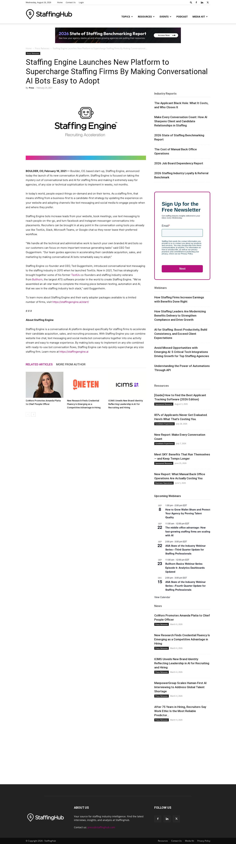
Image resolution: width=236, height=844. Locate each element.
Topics (125, 16)
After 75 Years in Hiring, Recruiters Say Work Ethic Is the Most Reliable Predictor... (180, 711)
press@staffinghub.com (101, 827)
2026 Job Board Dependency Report (178, 163)
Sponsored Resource (163, 404)
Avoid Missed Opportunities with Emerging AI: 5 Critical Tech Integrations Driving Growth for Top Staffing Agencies (181, 352)
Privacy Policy (203, 840)
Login (81, 2)
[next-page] (33, 414)
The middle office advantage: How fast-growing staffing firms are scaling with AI (187, 531)
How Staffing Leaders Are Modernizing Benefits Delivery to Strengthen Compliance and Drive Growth (180, 315)
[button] (191, 2)
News (158, 606)
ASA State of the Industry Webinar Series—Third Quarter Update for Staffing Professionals (185, 549)
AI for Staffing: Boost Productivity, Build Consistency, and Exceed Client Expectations (180, 334)
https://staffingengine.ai (73, 351)
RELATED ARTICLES (39, 364)
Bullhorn (37, 279)
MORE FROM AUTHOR (71, 364)
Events (164, 16)
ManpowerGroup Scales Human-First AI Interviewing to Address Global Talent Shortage (180, 687)
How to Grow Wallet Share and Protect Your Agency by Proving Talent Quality (187, 513)
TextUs (75, 275)
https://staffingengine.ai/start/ (70, 302)
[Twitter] (207, 2)
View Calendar (162, 597)
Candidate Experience (164, 424)
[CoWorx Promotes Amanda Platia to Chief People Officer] (44, 385)
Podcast (182, 16)
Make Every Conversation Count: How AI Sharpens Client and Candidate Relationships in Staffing (180, 121)
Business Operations (164, 483)
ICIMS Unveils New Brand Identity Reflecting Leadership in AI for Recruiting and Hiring (125, 404)
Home (60, 2)
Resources (145, 16)
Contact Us (70, 2)
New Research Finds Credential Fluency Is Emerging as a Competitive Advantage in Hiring (84, 404)
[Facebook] (196, 2)
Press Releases (42, 48)
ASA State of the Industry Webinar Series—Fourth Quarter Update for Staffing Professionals (185, 585)
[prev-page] (28, 414)
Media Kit (198, 16)
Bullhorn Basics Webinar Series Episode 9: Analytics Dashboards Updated (185, 567)
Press (31, 87)
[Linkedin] (202, 2)
